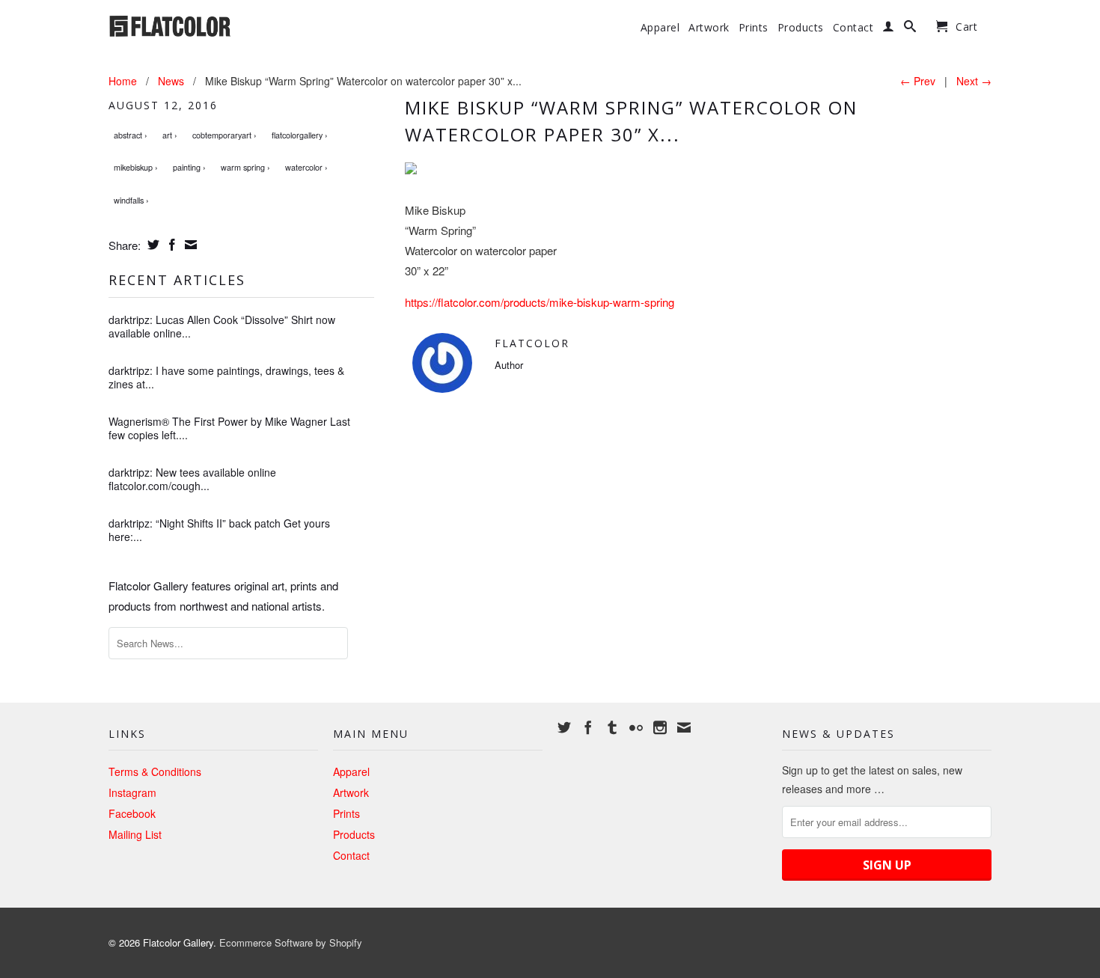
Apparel (660, 27)
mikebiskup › (136, 167)
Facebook (132, 813)
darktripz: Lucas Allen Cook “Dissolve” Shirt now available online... (222, 326)
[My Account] (888, 29)
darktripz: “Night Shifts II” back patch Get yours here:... (219, 529)
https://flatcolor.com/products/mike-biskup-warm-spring (539, 302)
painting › (189, 167)
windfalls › (131, 200)
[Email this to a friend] (189, 245)
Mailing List (135, 834)
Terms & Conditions (155, 771)
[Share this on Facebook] (170, 245)
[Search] (910, 29)
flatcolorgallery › (300, 135)
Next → (973, 80)
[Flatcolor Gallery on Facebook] (588, 727)
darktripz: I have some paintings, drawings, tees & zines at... (226, 377)
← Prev (917, 80)
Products (800, 27)
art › (169, 135)
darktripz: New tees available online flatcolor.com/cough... (192, 478)
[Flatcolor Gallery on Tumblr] (612, 727)
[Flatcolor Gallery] (213, 24)
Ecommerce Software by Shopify (290, 942)
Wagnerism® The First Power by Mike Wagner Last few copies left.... (229, 428)
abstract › (130, 135)
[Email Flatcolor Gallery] (684, 727)
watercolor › (306, 167)
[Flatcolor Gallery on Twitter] (564, 727)
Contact (853, 27)
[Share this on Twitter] (151, 245)
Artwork (709, 27)
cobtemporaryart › (224, 135)
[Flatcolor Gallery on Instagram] (660, 727)
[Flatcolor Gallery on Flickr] (636, 727)
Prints (754, 27)
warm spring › (245, 167)
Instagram (132, 792)
